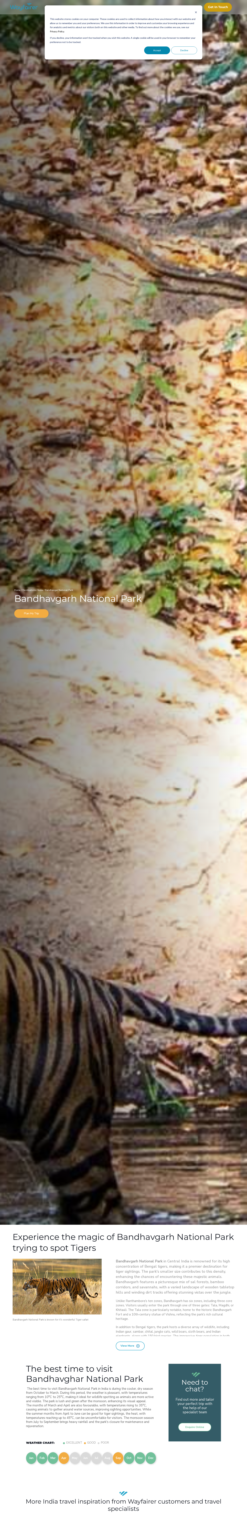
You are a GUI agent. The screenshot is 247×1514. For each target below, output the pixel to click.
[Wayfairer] (27, 7)
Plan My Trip (31, 613)
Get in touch (218, 7)
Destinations (30, 590)
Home (17, 590)
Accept (157, 50)
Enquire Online (194, 1427)
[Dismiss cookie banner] (196, 13)
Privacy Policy (57, 31)
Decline (184, 50)
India (41, 590)
